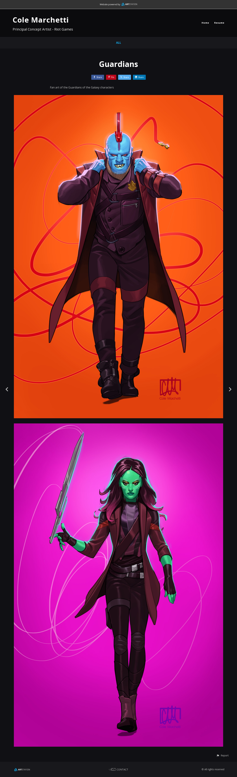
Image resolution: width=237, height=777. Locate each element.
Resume (219, 22)
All (118, 43)
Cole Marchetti (41, 20)
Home (205, 22)
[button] (222, 755)
